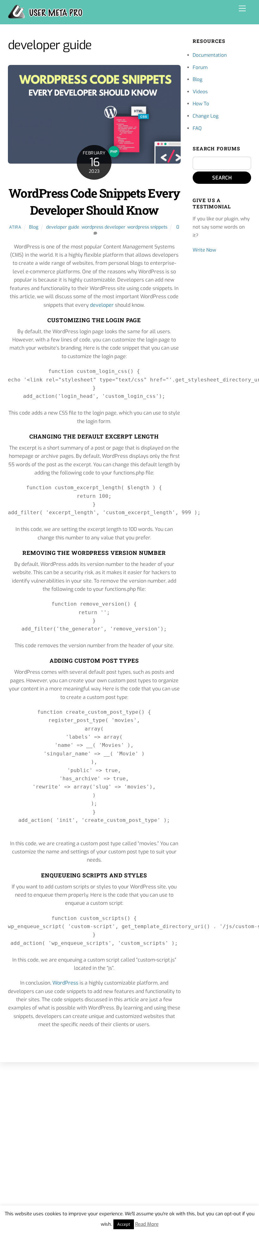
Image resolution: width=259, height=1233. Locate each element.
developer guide (62, 227)
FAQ (197, 128)
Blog (33, 227)
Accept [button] (123, 1224)
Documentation (210, 55)
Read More (147, 1224)
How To (201, 104)
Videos (200, 92)
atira (15, 227)
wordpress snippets (147, 227)
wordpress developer (103, 227)
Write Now (204, 250)
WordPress (66, 983)
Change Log (206, 116)
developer (102, 305)
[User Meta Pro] (45, 16)
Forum (200, 67)
